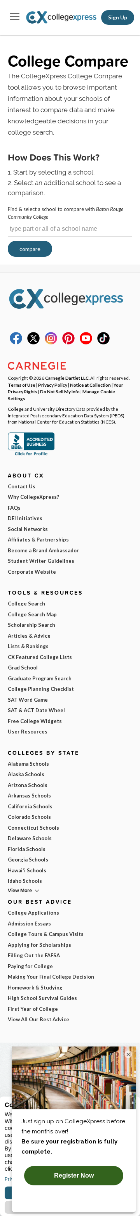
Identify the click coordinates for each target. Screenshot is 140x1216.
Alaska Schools (26, 774)
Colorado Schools (29, 817)
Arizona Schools (27, 785)
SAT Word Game (28, 700)
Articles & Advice (29, 636)
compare (29, 249)
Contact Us (21, 486)
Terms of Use (21, 384)
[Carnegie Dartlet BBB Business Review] (31, 454)
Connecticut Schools (33, 828)
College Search (26, 603)
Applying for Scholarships (39, 945)
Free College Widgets (35, 721)
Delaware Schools (30, 838)
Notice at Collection (90, 384)
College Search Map (32, 614)
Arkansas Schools (29, 795)
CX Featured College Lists (40, 657)
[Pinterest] (68, 342)
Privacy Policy (52, 384)
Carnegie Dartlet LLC (67, 378)
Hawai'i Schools (27, 870)
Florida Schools (27, 849)
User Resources (27, 731)
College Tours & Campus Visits (46, 934)
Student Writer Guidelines (41, 561)
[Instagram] (51, 342)
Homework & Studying (35, 987)
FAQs (14, 508)
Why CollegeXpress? (33, 497)
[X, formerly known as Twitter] (33, 342)
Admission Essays (29, 923)
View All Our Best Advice (38, 1019)
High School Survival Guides (42, 998)
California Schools (30, 806)
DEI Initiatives (25, 518)
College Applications (33, 913)
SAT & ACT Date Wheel (36, 710)
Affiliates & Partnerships (38, 539)
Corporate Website (32, 572)
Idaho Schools (25, 881)
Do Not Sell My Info (60, 391)
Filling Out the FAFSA (34, 955)
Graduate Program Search (40, 678)
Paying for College (30, 966)
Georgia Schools (28, 859)
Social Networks (28, 529)
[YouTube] (86, 342)
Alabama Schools (28, 764)
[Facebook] (16, 342)
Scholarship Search (31, 625)
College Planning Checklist (41, 689)
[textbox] (70, 229)
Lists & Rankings (28, 646)
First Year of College (33, 1009)
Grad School (23, 667)
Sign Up (117, 17)
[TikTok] (103, 342)
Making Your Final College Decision (51, 977)
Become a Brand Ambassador (43, 550)
